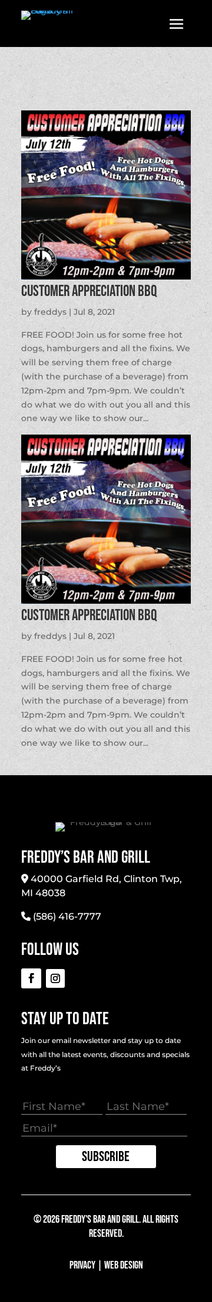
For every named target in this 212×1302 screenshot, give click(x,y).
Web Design (123, 1265)
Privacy (82, 1265)
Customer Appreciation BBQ (89, 291)
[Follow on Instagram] (55, 978)
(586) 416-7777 (67, 916)
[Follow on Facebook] (31, 978)
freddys (50, 312)
